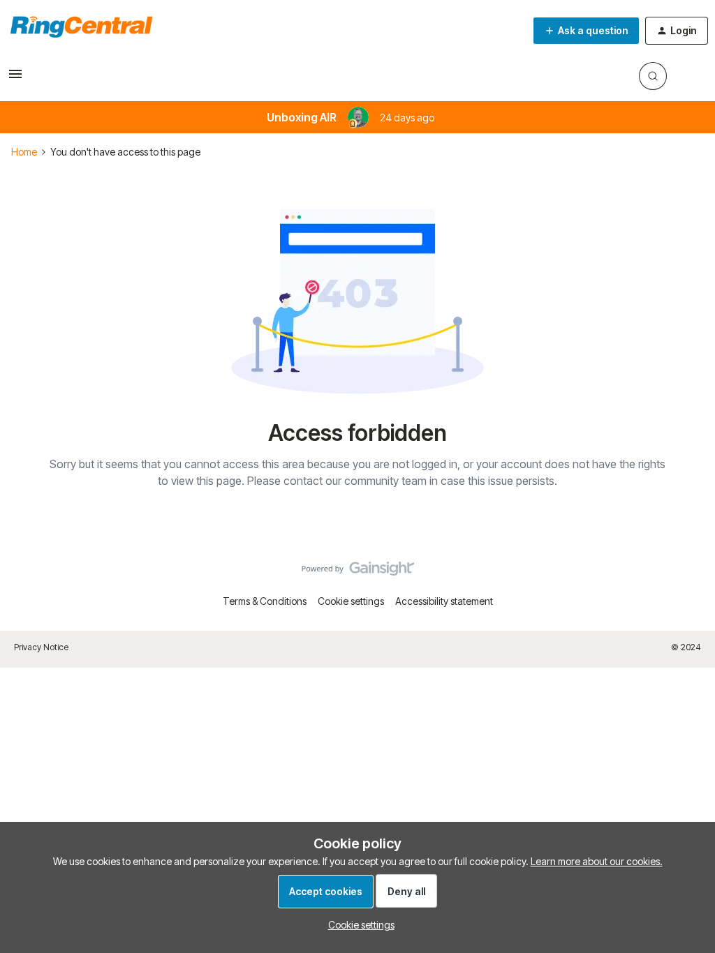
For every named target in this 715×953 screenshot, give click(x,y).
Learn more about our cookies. (597, 861)
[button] (15, 78)
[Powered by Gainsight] (358, 572)
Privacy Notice (41, 647)
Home (24, 152)
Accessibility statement (444, 601)
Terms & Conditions (265, 601)
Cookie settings (351, 601)
